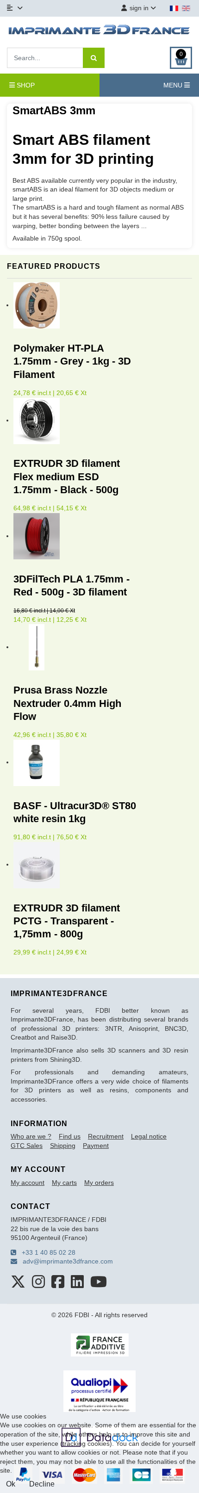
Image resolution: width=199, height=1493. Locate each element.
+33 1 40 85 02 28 (45, 1252)
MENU (173, 85)
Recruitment (106, 1136)
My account (27, 1182)
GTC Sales (27, 1145)
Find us (70, 1136)
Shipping (62, 1145)
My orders (99, 1182)
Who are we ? (31, 1136)
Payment (96, 1145)
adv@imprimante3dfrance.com (65, 1261)
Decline (42, 1484)
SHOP (25, 85)
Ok (10, 1484)
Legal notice (149, 1136)
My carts (64, 1182)
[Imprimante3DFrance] (99, 31)
